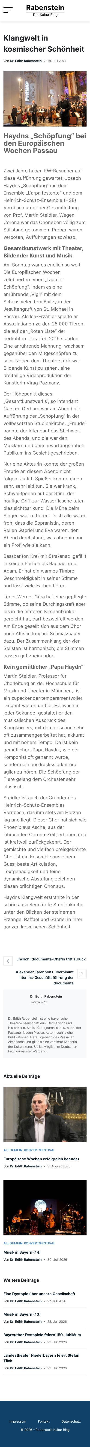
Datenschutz (71, 1421)
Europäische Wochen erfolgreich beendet (41, 1159)
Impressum (17, 1421)
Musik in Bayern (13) (22, 1314)
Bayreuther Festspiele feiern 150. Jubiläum (42, 1334)
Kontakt (44, 1421)
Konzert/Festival (39, 1150)
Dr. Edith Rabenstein (26, 61)
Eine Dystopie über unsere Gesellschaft (39, 1293)
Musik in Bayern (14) (22, 1252)
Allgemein (12, 1150)
